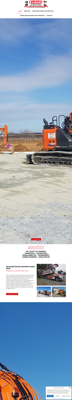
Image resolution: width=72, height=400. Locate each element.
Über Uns (27, 11)
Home (20, 11)
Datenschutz (59, 398)
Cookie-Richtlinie (55, 398)
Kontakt (49, 15)
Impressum (63, 398)
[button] (70, 387)
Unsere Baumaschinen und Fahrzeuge (32, 15)
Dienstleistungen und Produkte (43, 11)
